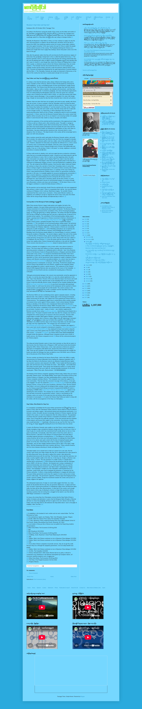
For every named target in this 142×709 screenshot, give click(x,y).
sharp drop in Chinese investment (36, 261)
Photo (56, 587)
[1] (72, 37)
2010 (85, 290)
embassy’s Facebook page (56, 382)
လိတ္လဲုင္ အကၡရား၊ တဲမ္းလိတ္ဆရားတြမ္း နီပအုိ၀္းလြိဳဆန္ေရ (108, 154)
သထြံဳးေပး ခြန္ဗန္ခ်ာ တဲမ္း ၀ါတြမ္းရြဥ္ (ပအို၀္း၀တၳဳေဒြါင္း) (108, 118)
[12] (45, 239)
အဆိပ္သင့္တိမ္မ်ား (105, 184)
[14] (36, 332)
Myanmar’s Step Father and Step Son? (38, 25)
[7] (59, 182)
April (87, 274)
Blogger (82, 696)
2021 (85, 224)
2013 (85, 283)
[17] (41, 422)
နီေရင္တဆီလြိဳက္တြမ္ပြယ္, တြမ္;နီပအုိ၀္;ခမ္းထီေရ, (108, 163)
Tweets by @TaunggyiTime (90, 70)
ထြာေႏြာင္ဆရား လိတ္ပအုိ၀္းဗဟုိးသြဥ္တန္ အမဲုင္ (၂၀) (108, 134)
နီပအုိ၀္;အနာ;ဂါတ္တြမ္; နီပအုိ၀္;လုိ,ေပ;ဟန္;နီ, (108, 159)
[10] (34, 223)
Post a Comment (33, 573)
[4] (35, 71)
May (87, 272)
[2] (72, 57)
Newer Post (30, 576)
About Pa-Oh (74, 587)
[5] (34, 114)
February (88, 278)
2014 (85, 235)
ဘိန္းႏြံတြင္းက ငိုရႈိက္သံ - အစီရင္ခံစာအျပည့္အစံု (97, 243)
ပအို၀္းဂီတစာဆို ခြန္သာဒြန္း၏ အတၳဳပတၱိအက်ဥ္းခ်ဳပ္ (97, 28)
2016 (85, 230)
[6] (75, 173)
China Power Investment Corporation (39, 284)
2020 (85, 226)
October (88, 241)
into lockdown (69, 305)
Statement (50, 587)
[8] (61, 184)
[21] (42, 504)
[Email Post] (43, 565)
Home (52, 576)
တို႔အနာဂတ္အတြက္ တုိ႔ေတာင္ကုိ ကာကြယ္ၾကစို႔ (108, 193)
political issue (49, 243)
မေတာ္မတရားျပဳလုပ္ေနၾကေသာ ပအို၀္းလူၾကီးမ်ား (98, 35)
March (87, 276)
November (88, 239)
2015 (85, 233)
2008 (85, 295)
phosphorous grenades (50, 311)
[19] (64, 447)
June (87, 269)
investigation (45, 332)
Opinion (39, 587)
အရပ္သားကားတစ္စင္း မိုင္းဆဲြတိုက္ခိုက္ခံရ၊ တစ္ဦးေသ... (99, 262)
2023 (85, 219)
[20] (44, 461)
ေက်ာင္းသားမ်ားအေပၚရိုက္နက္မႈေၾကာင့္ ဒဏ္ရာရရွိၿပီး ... (100, 246)
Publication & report (64, 587)
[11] (46, 228)
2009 (85, 293)
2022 (85, 221)
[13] (43, 253)
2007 (85, 297)
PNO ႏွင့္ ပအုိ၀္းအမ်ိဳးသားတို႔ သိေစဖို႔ (95, 43)
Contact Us (82, 587)
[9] (65, 196)
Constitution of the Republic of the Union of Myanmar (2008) (108, 207)
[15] (54, 336)
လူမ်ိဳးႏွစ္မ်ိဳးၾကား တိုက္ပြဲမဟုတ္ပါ (92, 257)
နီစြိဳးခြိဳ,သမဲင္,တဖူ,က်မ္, (107, 157)
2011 (85, 288)
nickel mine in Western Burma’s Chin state (55, 390)
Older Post (73, 576)
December (88, 237)
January (88, 281)
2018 (85, 228)
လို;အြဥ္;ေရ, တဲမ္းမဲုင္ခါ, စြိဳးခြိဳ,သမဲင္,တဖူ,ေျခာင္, (108, 137)
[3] (32, 65)
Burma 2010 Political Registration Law (107, 211)
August (88, 265)
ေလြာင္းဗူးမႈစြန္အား (107, 150)
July (87, 267)
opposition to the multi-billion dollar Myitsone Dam (47, 219)
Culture (44, 587)
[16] (43, 397)
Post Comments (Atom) (40, 579)
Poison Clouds (106, 182)
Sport (103, 587)
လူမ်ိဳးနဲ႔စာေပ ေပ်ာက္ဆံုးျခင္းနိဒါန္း (95, 260)
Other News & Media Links (94, 587)
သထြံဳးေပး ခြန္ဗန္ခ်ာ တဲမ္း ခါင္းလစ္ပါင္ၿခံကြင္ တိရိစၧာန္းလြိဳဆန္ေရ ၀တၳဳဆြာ (108, 122)
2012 (85, 286)
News (33, 587)
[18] (54, 436)
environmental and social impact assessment (39, 325)
